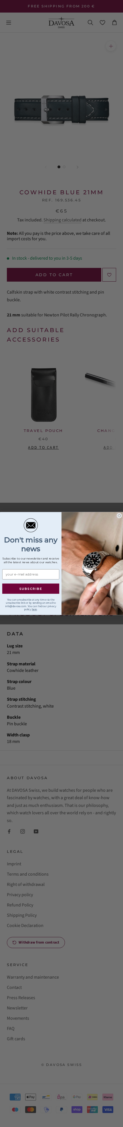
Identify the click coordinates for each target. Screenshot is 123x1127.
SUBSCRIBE (30, 589)
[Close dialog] (119, 516)
